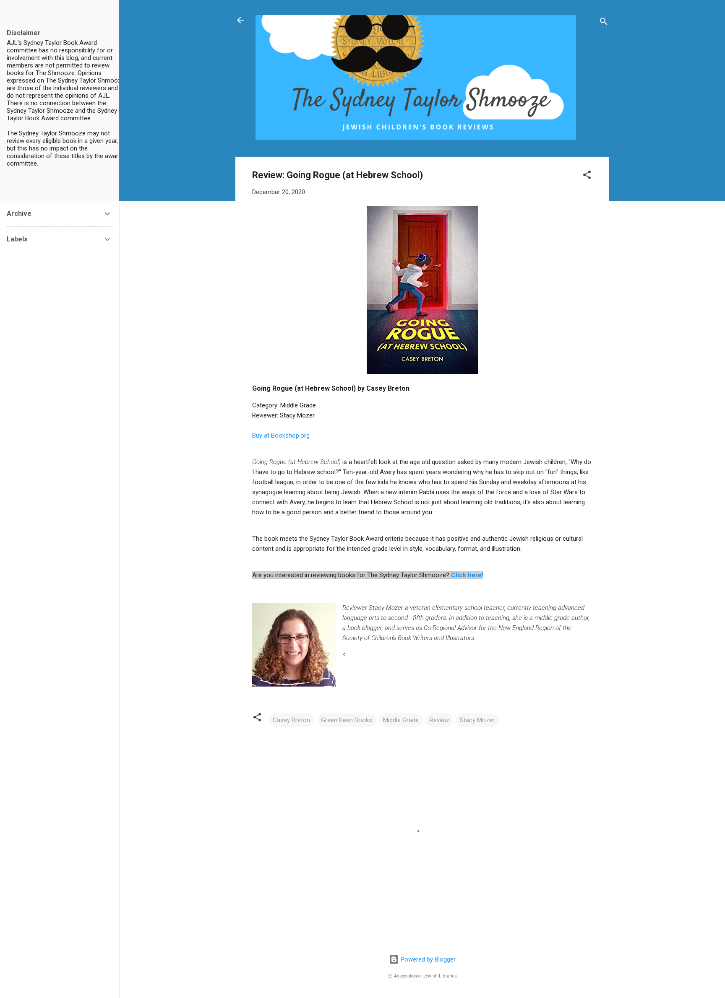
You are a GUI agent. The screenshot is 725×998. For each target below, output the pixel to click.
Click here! (467, 575)
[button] (587, 176)
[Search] (604, 23)
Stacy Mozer (477, 720)
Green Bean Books (346, 720)
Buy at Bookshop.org (281, 435)
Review (439, 720)
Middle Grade (401, 720)
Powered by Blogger (427, 959)
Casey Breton (291, 720)
